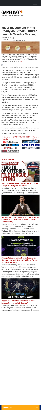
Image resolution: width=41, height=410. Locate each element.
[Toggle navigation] (35, 3)
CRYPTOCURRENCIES (21, 137)
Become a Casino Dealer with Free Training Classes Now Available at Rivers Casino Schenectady (20, 219)
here (21, 61)
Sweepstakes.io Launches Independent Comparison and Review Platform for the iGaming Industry (19, 260)
